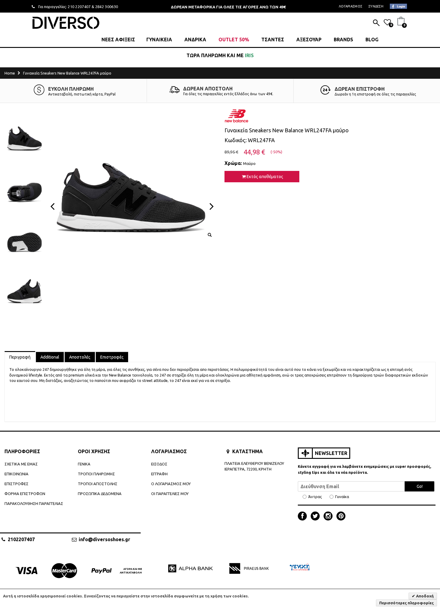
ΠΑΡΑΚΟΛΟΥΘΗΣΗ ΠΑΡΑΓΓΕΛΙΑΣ (33, 503)
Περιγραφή (20, 357)
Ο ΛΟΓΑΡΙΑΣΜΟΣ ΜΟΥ (171, 484)
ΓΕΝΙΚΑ (84, 464)
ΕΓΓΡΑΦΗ (159, 474)
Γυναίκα (342, 497)
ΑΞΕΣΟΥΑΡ (308, 39)
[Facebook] (304, 517)
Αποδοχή (424, 596)
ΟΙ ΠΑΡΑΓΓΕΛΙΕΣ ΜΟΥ (170, 493)
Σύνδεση (375, 6)
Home (9, 73)
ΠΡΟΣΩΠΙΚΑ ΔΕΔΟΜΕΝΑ (100, 493)
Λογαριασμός (350, 6)
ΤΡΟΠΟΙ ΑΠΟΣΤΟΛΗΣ (97, 484)
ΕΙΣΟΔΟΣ (159, 464)
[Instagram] (330, 517)
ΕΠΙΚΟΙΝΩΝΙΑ (16, 474)
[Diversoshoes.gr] (65, 22)
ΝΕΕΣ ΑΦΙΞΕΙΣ (118, 39)
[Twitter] (317, 517)
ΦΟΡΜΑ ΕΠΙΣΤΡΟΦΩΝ (24, 493)
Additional (49, 357)
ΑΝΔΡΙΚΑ (195, 39)
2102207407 (21, 539)
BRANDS (343, 39)
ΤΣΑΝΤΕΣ (272, 39)
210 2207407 (79, 6)
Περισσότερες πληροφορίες (406, 603)
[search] (376, 23)
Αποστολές (79, 357)
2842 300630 (106, 6)
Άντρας (315, 497)
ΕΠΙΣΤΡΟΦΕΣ (16, 484)
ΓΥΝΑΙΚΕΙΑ (159, 39)
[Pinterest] (340, 517)
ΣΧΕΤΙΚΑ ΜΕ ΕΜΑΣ (21, 464)
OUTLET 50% (234, 39)
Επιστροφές (112, 357)
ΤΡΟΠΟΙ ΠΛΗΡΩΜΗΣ (96, 474)
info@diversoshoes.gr (104, 539)
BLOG (371, 39)
